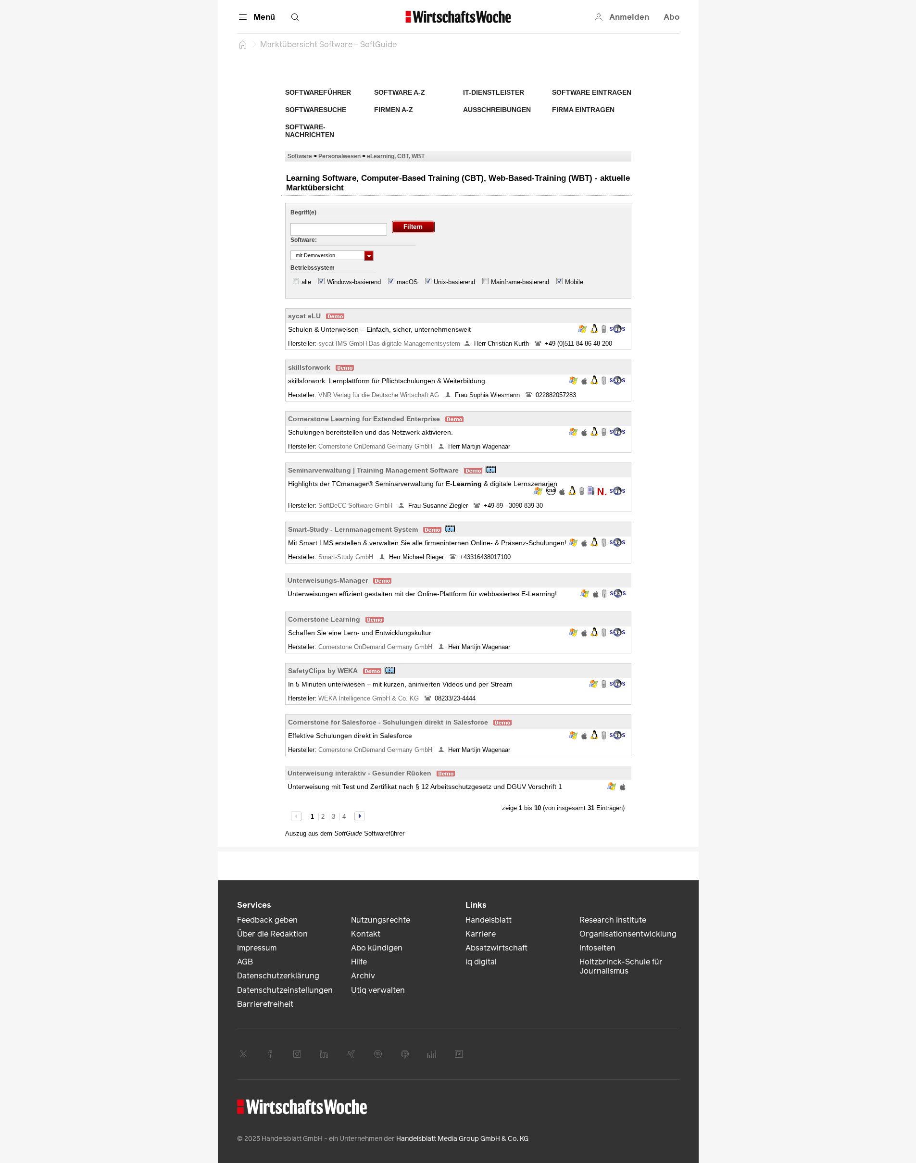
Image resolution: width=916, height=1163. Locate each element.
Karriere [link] (480, 933)
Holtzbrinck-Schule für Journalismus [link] (621, 966)
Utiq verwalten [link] (378, 990)
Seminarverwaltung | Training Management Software (373, 470)
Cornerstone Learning (324, 619)
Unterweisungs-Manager (328, 580)
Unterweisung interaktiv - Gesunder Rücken (359, 773)
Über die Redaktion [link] (272, 933)
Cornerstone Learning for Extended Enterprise (364, 419)
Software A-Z (399, 92)
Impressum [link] (256, 947)
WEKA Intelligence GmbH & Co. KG (369, 698)
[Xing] (351, 1054)
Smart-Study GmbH (346, 557)
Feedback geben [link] (267, 919)
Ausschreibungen (497, 109)
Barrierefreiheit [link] (265, 1004)
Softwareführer (318, 92)
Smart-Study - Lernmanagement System (353, 529)
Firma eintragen (583, 109)
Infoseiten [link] (597, 947)
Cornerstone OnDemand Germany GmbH (376, 446)
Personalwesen (339, 156)
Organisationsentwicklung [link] (628, 933)
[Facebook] (270, 1054)
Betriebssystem (312, 267)
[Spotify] (378, 1054)
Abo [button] (671, 17)
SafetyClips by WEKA (323, 671)
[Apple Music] (405, 1054)
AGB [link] (245, 961)
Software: (303, 240)
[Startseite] (243, 44)
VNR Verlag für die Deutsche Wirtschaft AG (379, 395)
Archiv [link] (363, 975)
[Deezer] (432, 1054)
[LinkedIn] (324, 1054)
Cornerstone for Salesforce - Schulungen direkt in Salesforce (388, 722)
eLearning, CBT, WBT (396, 156)
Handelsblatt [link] (488, 919)
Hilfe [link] (359, 961)
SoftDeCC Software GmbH (356, 505)
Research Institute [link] (612, 919)
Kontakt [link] (365, 933)
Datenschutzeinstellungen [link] (285, 990)
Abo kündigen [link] (376, 947)
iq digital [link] (481, 961)
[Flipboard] (458, 1054)
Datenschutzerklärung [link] (278, 975)
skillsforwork (309, 367)
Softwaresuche (315, 109)
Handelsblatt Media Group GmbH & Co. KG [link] (462, 1138)
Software (300, 156)
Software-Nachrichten (309, 130)
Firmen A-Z (393, 109)
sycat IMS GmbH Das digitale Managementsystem (389, 343)
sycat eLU (304, 316)
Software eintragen (591, 92)
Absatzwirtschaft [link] (496, 947)
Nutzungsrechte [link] (380, 919)
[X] (243, 1054)
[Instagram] (297, 1054)
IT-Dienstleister (493, 92)
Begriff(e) (303, 212)
